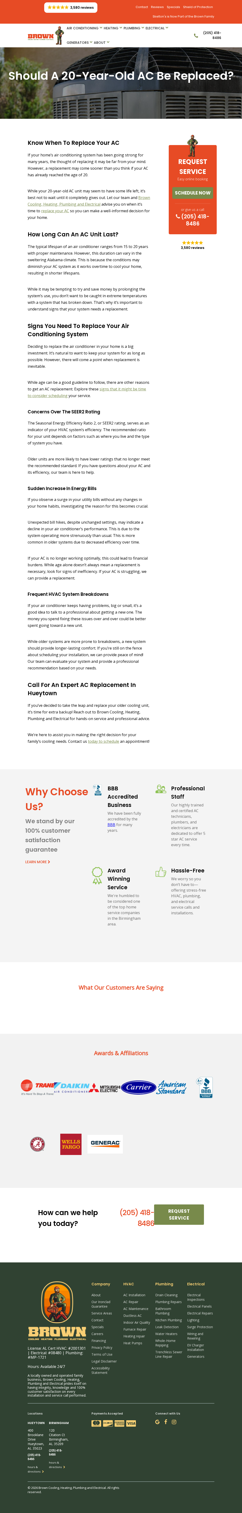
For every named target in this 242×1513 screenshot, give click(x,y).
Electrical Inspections (196, 1297)
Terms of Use (101, 1354)
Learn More (36, 861)
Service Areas (101, 1313)
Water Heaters (166, 1334)
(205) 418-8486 (194, 220)
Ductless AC (132, 1315)
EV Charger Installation (195, 1347)
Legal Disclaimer (104, 1361)
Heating (111, 28)
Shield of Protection (198, 7)
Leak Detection (167, 1327)
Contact (142, 7)
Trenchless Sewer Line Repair (168, 1354)
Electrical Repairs (200, 1313)
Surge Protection (200, 1327)
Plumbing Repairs (168, 1302)
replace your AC (55, 210)
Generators (78, 42)
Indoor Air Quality (136, 1322)
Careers (97, 1334)
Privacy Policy (101, 1347)
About (100, 42)
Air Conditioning (83, 28)
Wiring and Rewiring (195, 1336)
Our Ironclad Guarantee (100, 1304)
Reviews (157, 7)
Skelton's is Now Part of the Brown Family (183, 16)
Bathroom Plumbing (163, 1310)
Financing (98, 1340)
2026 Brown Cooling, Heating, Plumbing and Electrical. (69, 1488)
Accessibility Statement (100, 1370)
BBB (111, 824)
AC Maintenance (135, 1308)
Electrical (155, 28)
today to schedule (103, 741)
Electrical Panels (199, 1306)
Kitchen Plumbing (168, 1320)
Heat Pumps (132, 1343)
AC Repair (130, 1302)
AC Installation (134, 1295)
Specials (173, 7)
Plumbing (132, 28)
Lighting (193, 1320)
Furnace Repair (134, 1329)
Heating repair (134, 1336)
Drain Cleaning (166, 1295)
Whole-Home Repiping (165, 1342)
